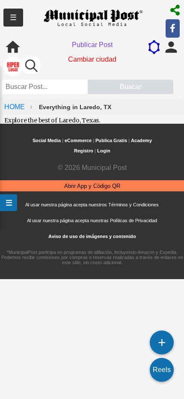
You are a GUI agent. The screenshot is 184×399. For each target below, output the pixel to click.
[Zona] (13, 67)
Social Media (47, 140)
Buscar (130, 86)
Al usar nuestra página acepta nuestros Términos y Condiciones (92, 204)
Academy (141, 140)
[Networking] (154, 47)
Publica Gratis (111, 140)
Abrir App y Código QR (92, 186)
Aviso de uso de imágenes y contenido (92, 236)
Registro (83, 150)
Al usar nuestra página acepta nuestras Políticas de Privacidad (92, 220)
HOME (15, 106)
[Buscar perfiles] (31, 65)
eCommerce (78, 140)
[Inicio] (12, 47)
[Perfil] (171, 47)
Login (103, 150)
